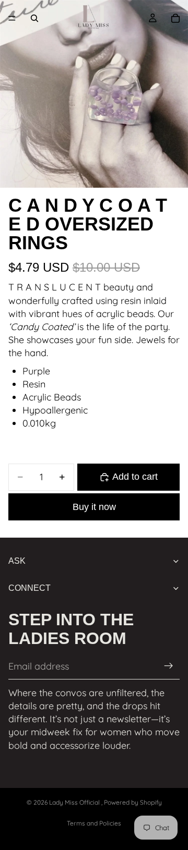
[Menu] (12, 18)
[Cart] (175, 18)
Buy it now (94, 507)
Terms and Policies (94, 823)
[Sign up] (169, 666)
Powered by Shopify (133, 802)
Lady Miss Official (75, 802)
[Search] (34, 18)
